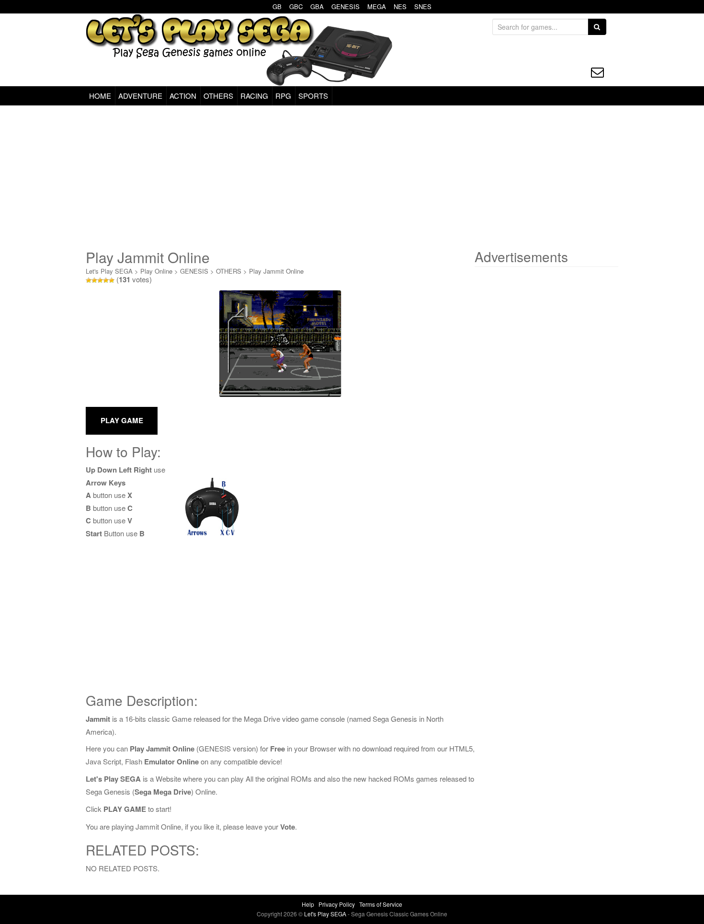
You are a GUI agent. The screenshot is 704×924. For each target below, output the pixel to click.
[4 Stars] (106, 280)
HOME (100, 96)
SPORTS (313, 96)
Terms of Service (380, 904)
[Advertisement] (352, 177)
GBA (317, 6)
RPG (283, 96)
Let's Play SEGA (109, 271)
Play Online (156, 271)
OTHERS (218, 96)
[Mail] (597, 72)
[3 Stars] (100, 280)
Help (308, 904)
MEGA (376, 6)
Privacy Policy (336, 904)
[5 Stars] (111, 280)
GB (277, 6)
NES (400, 6)
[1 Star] (88, 280)
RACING (254, 96)
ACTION (183, 96)
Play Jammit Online (276, 271)
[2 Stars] (94, 280)
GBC (296, 6)
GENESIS (345, 6)
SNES (422, 6)
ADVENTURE (140, 96)
